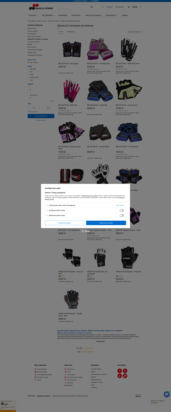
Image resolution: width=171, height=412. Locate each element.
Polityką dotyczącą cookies (90, 195)
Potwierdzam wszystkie (106, 223)
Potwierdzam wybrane (64, 223)
